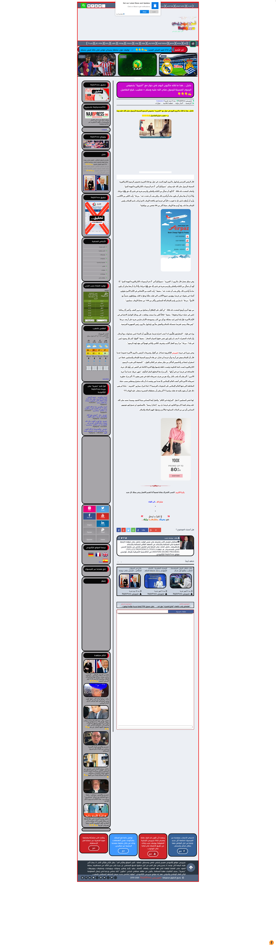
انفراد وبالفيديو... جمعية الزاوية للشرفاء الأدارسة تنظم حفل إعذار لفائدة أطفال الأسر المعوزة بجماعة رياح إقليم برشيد (96, 399)
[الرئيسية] (193, 44)
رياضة (107, 43)
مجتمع (171, 43)
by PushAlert (119, 14)
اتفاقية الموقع (180, 6)
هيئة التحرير (170, 6)
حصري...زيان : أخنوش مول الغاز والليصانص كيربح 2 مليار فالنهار (97, 416)
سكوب (113, 43)
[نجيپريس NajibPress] (182, 33)
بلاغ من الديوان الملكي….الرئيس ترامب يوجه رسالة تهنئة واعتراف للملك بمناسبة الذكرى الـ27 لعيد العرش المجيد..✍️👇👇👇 (96, 162)
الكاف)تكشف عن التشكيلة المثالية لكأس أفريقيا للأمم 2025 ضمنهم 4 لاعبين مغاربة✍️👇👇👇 (96, 73)
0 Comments (160, 101)
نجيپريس (175, 353)
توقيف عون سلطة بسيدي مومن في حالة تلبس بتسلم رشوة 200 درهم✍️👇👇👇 (154, 50)
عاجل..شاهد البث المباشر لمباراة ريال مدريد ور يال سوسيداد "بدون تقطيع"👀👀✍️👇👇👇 (137, 73)
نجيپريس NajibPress (151, 877)
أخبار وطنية (102, 251)
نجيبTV (90, 43)
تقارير (103, 266)
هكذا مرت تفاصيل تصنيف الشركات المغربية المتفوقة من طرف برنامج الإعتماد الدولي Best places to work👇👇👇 (178, 74)
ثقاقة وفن (151, 43)
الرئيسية (188, 103)
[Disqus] (155, 641)
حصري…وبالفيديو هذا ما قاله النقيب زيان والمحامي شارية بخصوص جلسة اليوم (95, 431)
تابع (180, 851)
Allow (144, 12)
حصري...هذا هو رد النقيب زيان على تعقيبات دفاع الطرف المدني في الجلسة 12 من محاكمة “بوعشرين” (96, 423)
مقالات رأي (99, 43)
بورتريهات (102, 254)
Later (154, 12)
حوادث (136, 43)
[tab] (181, 611)
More (100, 562)
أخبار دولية (179, 103)
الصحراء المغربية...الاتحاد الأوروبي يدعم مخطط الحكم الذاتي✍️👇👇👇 (79, 50)
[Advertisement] (118, 25)
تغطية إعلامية (168, 103)
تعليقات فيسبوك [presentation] (181, 611)
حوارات (143, 43)
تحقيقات (129, 43)
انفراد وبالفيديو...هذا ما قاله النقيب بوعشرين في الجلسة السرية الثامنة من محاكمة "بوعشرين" (96, 408)
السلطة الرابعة (162, 43)
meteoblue (106, 379)
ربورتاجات (121, 43)
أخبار (185, 43)
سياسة (179, 43)
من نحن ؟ (161, 6)
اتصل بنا (190, 6)
